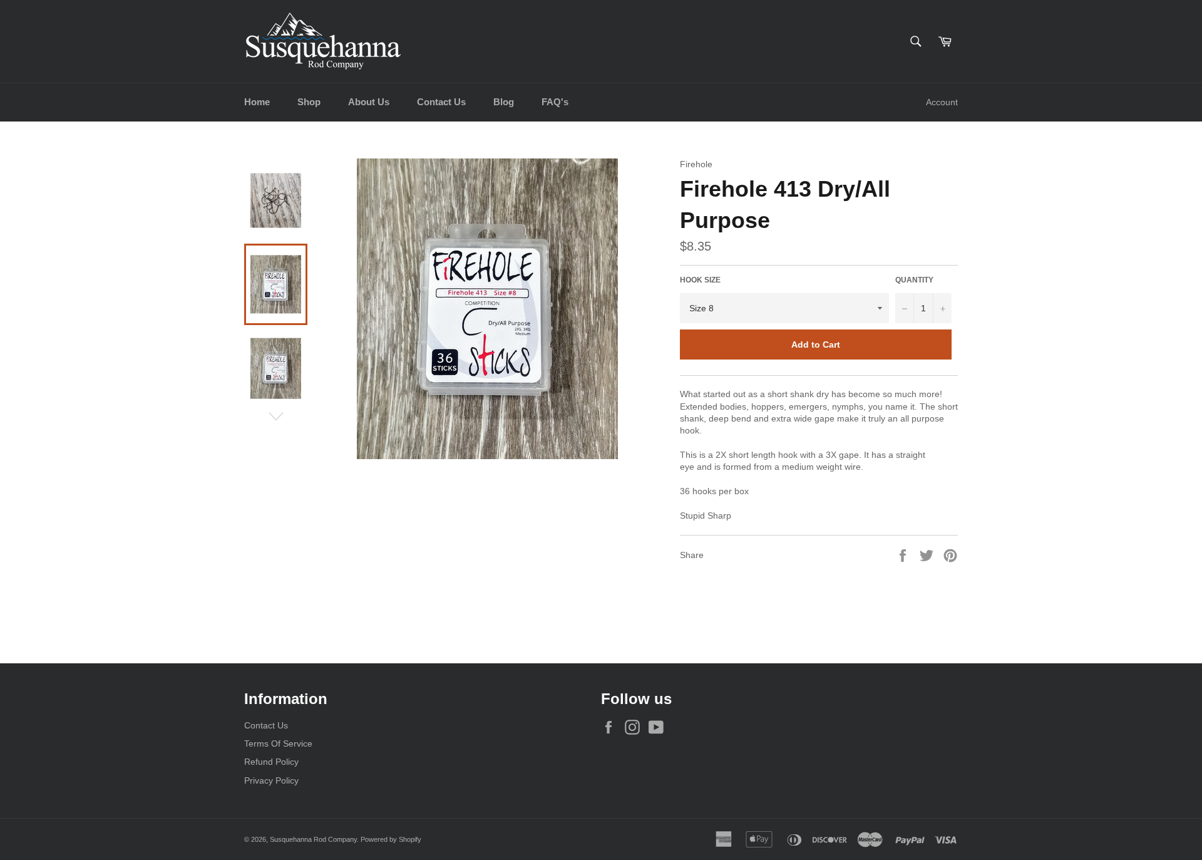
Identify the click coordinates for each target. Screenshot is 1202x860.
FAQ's (555, 101)
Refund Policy (271, 762)
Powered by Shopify (391, 839)
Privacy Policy (271, 780)
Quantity (914, 280)
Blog (503, 101)
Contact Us (441, 101)
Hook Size (700, 280)
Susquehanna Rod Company (313, 839)
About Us (368, 101)
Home (257, 101)
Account (942, 102)
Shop (309, 101)
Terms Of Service (278, 743)
